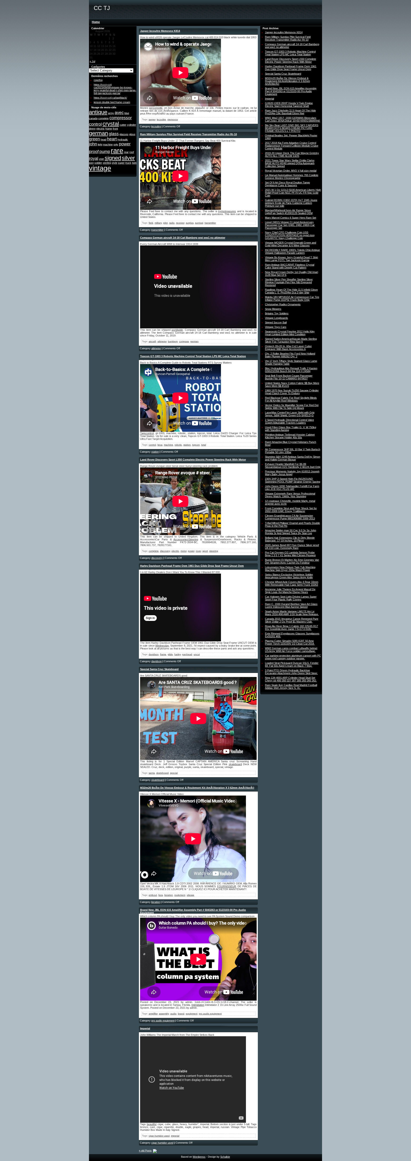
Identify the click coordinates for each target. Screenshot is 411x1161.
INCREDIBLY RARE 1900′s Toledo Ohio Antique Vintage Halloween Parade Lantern (292, 251)
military (158, 222)
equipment (191, 1013)
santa (152, 773)
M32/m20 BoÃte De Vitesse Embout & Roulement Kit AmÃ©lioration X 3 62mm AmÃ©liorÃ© (197, 787)
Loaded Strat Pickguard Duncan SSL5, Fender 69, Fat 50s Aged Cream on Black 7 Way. (291, 664)
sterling (107, 162)
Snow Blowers (273, 308)
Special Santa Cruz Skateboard (159, 669)
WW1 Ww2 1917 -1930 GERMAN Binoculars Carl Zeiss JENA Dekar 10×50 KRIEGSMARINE (292, 119)
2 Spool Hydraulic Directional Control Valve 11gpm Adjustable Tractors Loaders (289, 421)
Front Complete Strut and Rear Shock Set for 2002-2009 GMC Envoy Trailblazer (291, 510)
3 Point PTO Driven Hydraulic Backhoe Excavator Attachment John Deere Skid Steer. (291, 672)
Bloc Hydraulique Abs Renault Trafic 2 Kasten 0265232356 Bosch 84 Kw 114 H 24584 (291, 370)
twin (134, 162)
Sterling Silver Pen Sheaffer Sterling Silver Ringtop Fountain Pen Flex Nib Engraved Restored (289, 282)
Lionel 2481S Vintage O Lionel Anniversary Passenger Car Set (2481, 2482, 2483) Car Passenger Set (290, 225)
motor (183, 551)
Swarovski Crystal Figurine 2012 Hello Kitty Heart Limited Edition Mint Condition (290, 333)
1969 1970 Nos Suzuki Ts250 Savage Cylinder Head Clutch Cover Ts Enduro (292, 392)
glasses (123, 134)
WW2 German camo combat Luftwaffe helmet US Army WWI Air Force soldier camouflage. (291, 649)
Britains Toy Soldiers (277, 313)
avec (119, 112)
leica (159, 444)
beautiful (151, 1124)
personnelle (155, 107)
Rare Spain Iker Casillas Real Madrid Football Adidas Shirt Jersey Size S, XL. (291, 686)
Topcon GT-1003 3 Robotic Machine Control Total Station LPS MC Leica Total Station (193, 356)
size (91, 162)
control (95, 124)
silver (128, 158)
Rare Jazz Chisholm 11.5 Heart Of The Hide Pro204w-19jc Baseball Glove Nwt (290, 112)
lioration (168, 895)
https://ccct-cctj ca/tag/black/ (110, 97)
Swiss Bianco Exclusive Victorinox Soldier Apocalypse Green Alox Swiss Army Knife (289, 576)
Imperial (145, 1028)
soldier (98, 162)
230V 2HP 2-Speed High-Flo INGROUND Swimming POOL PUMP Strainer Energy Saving (292, 480)
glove (132, 134)
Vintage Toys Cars (275, 327)
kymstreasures (227, 211)
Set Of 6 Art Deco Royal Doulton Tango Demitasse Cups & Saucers (287, 184)
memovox (172, 119)
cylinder (131, 124)
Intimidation (197, 1004)
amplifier (153, 1013)
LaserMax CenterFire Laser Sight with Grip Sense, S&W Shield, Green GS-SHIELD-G (289, 414)
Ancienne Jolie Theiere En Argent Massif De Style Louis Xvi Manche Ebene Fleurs (290, 591)
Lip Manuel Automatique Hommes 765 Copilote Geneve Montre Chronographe (291, 176)
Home (96, 22)
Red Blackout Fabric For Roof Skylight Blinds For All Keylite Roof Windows (291, 399)
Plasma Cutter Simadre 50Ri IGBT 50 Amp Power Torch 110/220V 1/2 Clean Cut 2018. (290, 642)
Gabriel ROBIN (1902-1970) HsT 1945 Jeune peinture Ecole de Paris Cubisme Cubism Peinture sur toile (291, 203)
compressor (120, 117)
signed (113, 158)
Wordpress (199, 1156)
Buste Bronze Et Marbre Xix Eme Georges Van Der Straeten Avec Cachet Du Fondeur (292, 561)
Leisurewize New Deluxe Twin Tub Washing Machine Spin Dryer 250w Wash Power (290, 568)
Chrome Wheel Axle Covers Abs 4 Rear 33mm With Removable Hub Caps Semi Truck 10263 (291, 583)
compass (184, 341)
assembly (164, 1013)
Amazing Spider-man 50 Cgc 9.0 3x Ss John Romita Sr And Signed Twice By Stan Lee (290, 532)
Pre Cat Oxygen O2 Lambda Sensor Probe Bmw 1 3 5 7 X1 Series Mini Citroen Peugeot (290, 554)
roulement (179, 895)
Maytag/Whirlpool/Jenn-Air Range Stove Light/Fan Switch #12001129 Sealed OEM (289, 212)
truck (128, 162)
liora (160, 895)
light (100, 144)
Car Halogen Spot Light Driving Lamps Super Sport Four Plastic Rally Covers (291, 598)
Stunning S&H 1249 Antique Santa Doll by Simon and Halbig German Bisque (292, 458)
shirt (101, 159)
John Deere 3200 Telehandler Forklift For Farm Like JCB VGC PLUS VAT (292, 487)
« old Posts (145, 1150)
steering (213, 551)
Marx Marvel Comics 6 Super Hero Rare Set (290, 217)
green (94, 139)
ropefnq (98, 80)
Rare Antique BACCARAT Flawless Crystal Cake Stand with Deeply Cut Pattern (289, 266)
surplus (190, 222)
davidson (154, 654)
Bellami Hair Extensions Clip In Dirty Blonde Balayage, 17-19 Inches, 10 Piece (290, 539)
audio (173, 1013)
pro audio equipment (210, 1013)
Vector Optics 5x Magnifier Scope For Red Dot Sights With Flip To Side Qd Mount (291, 406)
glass (114, 133)
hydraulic (122, 139)
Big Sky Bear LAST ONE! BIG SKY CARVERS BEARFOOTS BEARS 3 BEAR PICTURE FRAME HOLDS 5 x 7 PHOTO (291, 128)
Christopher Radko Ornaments (283, 304)
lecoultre (161, 119)
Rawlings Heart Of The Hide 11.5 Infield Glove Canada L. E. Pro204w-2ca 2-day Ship (291, 291)
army (111, 113)
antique (98, 112)
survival (199, 222)
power (125, 144)
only (115, 144)
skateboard (235, 764)
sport (205, 551)
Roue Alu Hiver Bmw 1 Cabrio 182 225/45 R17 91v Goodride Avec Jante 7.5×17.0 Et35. (291, 627)
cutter (123, 124)
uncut (197, 654)
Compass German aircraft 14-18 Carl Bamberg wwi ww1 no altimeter (182, 237)
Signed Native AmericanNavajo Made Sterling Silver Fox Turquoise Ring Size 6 (291, 340)
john (93, 144)
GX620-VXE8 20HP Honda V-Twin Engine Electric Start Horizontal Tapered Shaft (289, 104)
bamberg (173, 341)
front (115, 128)
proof (94, 151)
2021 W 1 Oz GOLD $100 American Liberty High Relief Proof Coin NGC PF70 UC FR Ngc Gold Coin (293, 192)
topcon (196, 444)
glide (170, 654)
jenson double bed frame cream (112, 102)
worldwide (177, 329)
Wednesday (162, 645)
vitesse (190, 895)
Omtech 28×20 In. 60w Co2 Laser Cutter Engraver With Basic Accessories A (288, 347)
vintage (100, 168)
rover (198, 551)
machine (108, 144)
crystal (111, 123)
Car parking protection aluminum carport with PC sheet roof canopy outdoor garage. (293, 657)
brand (181, 1013)
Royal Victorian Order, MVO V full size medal (290, 170)
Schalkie (225, 1156)
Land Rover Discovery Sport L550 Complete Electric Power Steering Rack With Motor (193, 459)
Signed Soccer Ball (276, 322)
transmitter (210, 222)
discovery (165, 551)
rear (126, 152)
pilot (165, 222)
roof (131, 152)
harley (177, 654)
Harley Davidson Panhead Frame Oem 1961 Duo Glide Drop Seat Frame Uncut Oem (192, 565)
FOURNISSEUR (226, 886)
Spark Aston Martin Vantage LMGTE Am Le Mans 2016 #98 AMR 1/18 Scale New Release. (292, 613)
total (203, 444)
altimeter (161, 341)
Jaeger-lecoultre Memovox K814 (160, 30)
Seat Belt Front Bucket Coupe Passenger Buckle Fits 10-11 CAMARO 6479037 (289, 377)
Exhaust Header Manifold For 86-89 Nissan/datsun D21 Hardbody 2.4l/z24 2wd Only (293, 465)
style (114, 162)
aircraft (152, 341)
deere (92, 128)
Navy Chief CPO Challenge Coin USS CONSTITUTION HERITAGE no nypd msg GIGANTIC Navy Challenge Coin (289, 235)
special (174, 773)
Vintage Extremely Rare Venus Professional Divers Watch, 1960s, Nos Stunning (290, 495)
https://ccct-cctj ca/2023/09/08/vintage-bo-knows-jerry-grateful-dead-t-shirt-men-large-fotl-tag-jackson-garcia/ (115, 89)
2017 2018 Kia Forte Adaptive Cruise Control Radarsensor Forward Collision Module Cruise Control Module (291, 145)
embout (153, 895)
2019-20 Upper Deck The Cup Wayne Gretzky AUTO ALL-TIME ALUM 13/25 (292, 154)
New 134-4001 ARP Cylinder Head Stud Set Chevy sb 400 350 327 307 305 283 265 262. (291, 679)
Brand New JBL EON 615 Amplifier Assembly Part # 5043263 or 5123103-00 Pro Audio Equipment (291, 91)
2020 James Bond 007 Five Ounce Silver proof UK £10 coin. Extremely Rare (292, 546)
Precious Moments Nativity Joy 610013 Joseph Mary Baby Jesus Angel (292, 473)
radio (172, 222)
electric (100, 128)
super (121, 162)
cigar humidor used (159, 1135)
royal (93, 158)
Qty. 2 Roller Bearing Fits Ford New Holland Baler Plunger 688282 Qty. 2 (290, 355)
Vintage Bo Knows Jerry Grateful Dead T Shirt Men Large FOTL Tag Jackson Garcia (291, 259)
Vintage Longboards (276, 318)
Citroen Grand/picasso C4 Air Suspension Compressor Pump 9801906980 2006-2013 (290, 517)
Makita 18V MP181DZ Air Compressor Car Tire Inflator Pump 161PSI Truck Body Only (292, 298)
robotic (178, 444)
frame (108, 128)
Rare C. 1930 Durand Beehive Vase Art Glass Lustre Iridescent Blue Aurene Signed (291, 605)
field (151, 222)
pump (104, 151)
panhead (187, 654)
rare (117, 150)
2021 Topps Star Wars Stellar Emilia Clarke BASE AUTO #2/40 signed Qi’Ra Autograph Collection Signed (289, 163)
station (187, 444)
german (98, 133)
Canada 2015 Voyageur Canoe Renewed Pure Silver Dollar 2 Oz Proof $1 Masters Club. (291, 620)
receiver (180, 222)
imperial (175, 1135)
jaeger (152, 119)
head (103, 139)
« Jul (92, 61)
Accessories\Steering (185, 539)
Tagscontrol (147, 433)
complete (103, 118)
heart (112, 139)
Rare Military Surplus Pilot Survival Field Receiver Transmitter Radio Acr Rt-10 (188, 134)
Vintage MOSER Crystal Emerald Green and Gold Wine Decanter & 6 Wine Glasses (290, 244)
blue (126, 113)
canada (93, 118)
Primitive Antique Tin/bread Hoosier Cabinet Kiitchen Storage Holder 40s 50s (290, 436)
